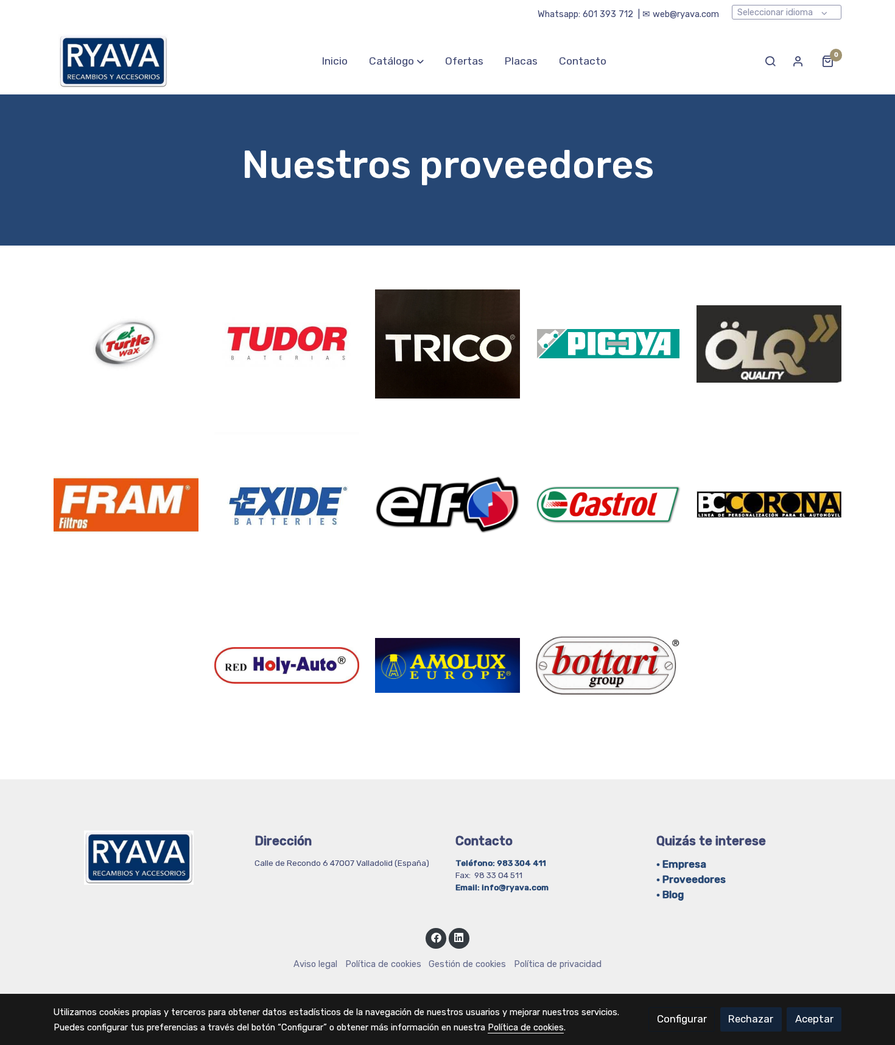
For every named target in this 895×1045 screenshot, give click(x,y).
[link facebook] (436, 937)
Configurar (682, 1019)
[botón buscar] (770, 61)
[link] (113, 61)
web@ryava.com (686, 14)
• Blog (670, 894)
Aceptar (814, 1019)
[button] (396, 60)
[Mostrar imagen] (126, 344)
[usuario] (798, 61)
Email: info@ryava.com (502, 887)
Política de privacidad (558, 963)
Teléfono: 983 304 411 (501, 863)
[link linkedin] (459, 937)
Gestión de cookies (467, 963)
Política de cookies (383, 963)
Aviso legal (315, 963)
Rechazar (750, 1019)
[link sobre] (146, 858)
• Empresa (681, 864)
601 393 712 (608, 14)
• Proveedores (691, 879)
